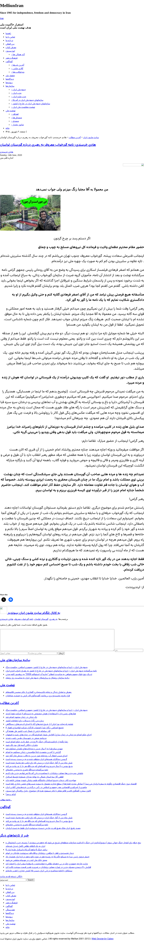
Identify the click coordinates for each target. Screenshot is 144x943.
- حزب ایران (16, 93)
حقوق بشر (10, 75)
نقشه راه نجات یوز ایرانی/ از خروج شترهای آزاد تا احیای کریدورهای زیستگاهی (39, 724)
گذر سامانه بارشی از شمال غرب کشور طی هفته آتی (28, 731)
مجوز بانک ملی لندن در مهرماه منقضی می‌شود (26, 860)
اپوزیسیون (10, 51)
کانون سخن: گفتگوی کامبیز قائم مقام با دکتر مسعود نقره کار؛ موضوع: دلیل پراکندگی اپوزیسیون (48, 791)
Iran (2, 18)
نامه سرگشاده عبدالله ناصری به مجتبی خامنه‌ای (27, 770)
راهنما (8, 33)
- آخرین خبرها (17, 65)
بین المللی (10, 44)
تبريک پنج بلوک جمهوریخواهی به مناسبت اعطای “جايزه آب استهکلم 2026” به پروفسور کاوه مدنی (49, 674)
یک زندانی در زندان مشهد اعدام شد (21, 717)
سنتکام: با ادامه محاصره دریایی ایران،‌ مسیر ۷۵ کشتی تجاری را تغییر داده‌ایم (39, 871)
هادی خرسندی (6, 152)
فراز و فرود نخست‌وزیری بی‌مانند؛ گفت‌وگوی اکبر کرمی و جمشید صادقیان (38, 696)
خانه (8, 128)
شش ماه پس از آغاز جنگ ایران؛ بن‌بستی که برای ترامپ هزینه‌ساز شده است (39, 763)
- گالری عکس (17, 68)
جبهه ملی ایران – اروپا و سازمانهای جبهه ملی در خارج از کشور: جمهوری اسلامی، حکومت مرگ (47, 667)
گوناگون (9, 61)
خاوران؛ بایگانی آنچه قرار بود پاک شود (22, 745)
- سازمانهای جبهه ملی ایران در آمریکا (27, 100)
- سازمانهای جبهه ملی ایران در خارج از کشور (30, 104)
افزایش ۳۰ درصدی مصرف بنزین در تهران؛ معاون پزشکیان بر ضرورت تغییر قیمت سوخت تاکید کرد (48, 867)
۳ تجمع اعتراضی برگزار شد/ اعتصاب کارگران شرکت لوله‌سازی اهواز (35, 728)
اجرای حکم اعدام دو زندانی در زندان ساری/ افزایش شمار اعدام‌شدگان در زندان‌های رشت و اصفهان (49, 735)
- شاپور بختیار (17, 125)
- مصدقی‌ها (16, 118)
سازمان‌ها (10, 86)
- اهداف (15, 114)
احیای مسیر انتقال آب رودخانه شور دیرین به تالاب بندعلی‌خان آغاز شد (36, 756)
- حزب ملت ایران (18, 97)
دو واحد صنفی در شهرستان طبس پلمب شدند (26, 738)
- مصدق (15, 121)
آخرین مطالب (75, 137)
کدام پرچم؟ (11, 794)
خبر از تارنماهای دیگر (14, 835)
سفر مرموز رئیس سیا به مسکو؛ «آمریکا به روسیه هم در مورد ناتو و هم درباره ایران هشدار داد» (47, 857)
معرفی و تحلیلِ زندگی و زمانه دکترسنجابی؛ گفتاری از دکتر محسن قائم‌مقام (39, 692)
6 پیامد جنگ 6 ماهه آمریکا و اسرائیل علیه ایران (26, 850)
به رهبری (54, 619)
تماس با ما (10, 37)
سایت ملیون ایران (91, 137)
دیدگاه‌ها (10, 79)
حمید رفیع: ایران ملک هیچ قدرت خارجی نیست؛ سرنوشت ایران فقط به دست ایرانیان (43, 828)
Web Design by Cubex (102, 939)
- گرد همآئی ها (18, 54)
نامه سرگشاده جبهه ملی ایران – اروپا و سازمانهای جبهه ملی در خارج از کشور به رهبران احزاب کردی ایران (51, 671)
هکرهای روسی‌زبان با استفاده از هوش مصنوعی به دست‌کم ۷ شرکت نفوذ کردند (41, 714)
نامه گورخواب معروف (23, 619)
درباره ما (9, 40)
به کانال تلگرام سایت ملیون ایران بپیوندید (33, 613)
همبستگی (10, 910)
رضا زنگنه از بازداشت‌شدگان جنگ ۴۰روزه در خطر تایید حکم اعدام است (37, 742)
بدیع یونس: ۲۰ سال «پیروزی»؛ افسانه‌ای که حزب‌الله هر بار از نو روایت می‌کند (39, 766)
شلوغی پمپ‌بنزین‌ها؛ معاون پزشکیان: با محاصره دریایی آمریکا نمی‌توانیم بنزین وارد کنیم (44, 773)
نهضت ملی (10, 111)
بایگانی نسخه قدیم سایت (11, 876)
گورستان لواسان (41, 619)
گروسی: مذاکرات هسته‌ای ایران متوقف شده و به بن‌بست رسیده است (36, 759)
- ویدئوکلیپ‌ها (17, 72)
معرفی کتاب (11, 47)
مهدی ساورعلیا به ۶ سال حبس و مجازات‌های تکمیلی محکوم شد (34, 749)
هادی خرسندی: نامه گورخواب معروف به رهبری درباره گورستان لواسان (48, 145)
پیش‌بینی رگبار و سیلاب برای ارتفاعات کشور (25, 721)
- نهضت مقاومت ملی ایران (23, 107)
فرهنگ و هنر (11, 58)
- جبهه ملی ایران (18, 90)
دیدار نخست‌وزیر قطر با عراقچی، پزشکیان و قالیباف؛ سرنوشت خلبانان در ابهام (40, 853)
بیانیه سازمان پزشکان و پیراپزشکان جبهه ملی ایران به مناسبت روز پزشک (37, 678)
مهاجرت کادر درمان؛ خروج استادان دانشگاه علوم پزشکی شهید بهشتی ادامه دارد (41, 780)
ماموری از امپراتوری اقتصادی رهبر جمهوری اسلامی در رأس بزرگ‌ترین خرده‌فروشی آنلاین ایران (46, 787)
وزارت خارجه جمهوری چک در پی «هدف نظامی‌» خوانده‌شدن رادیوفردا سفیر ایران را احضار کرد (47, 864)
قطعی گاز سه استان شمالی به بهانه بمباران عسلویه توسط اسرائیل (34, 777)
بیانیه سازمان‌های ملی (15, 660)
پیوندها (9, 83)
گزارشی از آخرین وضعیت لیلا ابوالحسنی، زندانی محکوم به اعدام (33, 752)
